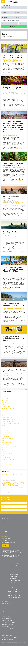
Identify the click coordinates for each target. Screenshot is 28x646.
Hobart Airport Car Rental (7, 624)
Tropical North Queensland (18, 203)
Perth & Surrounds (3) (7, 434)
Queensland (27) (6, 436)
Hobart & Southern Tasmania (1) (9, 421)
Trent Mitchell (13, 135)
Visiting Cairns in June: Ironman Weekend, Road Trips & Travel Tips (13, 269)
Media (15, 343)
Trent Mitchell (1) (6, 457)
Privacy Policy (14, 582)
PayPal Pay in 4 (14, 576)
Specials (3, 525)
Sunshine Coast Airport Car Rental (9, 637)
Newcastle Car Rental (6, 633)
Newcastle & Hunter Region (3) (9, 430)
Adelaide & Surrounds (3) (7, 397)
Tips (13, 274)
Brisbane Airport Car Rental (8, 614)
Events (4, 274)
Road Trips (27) (5, 440)
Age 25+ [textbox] (21, 23)
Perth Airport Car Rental (7, 635)
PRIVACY (19, 642)
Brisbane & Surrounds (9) (7, 406)
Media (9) (4, 425)
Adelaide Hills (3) (5, 398)
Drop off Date (5, 14)
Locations (4, 520)
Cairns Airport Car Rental (7, 618)
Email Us (5, 545)
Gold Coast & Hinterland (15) (8, 419)
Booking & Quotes (6, 518)
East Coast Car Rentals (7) (8, 414)
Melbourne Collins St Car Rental (9, 631)
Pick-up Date (5, 10)
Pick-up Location (6, 5)
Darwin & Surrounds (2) (7, 412)
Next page (24, 389)
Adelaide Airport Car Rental (8, 611)
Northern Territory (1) (6, 432)
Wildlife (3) (4, 466)
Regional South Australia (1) (8, 438)
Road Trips (20, 95)
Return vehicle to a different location (11, 20)
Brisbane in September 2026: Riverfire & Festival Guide (13, 89)
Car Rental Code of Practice (14, 578)
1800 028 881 (7, 538)
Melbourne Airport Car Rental (8, 628)
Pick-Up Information (14, 587)
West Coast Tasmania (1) (7, 463)
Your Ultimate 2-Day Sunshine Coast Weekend (13, 304)
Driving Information (14, 584)
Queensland (15, 95)
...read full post (18, 72)
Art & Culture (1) (5, 400)
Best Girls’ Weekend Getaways (11, 197)
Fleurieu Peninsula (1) (7, 417)
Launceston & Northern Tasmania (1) (10, 423)
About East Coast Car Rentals (14, 597)
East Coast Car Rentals (11, 61)
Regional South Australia (17, 134)
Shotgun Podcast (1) (6, 442)
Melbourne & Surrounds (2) (8, 427)
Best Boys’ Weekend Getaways (11, 233)
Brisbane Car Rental (6, 616)
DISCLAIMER (23, 642)
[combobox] (14, 7)
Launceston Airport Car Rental (8, 626)
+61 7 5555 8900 (11, 542)
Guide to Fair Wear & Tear (14, 580)
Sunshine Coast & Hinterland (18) (9, 446)
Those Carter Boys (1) (7, 453)
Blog (13, 60)
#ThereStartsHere (7, 60)
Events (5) (4, 415)
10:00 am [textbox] (17, 12)
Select (16, 10)
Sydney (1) (4, 447)
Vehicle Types (5, 523)
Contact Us (4, 531)
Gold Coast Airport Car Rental (8, 622)
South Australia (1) (6, 444)
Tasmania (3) (5, 451)
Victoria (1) (4, 461)
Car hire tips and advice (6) (8, 408)
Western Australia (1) (6, 464)
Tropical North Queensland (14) (9, 459)
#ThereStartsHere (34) (7, 395)
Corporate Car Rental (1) (7, 410)
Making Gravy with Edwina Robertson (14, 371)
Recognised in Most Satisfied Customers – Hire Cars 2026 (13, 338)
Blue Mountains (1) (6, 404)
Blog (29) (4, 402)
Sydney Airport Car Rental (7, 639)
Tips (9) (3, 455)
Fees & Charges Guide (14, 574)
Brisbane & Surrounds (17, 93)
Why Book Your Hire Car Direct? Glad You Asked (12, 56)
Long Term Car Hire (6, 527)
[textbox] (14, 7)
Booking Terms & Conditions (14, 570)
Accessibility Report (14, 589)
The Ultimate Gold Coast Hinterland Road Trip (13, 164)
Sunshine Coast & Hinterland (9, 96)
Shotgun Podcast (21, 373)
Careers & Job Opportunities (14, 595)
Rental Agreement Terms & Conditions (14, 572)
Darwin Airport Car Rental (7, 620)
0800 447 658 (7, 540)
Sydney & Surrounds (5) (7, 449)
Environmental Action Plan (14, 591)
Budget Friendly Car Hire (14, 565)
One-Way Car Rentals (14, 593)
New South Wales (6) (7, 429)
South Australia (6, 135)
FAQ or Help (14, 568)
